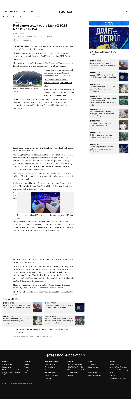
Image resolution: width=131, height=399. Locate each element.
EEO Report (70, 375)
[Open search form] (127, 12)
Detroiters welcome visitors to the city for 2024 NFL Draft (58, 83)
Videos (38, 17)
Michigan (20, 332)
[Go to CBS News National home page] (65, 12)
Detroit (5, 17)
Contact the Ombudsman (118, 378)
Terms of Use (92, 373)
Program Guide (50, 367)
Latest (5, 12)
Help (111, 373)
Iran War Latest (7, 367)
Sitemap (48, 378)
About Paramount (115, 364)
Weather (23, 17)
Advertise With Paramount (118, 367)
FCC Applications (72, 373)
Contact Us (49, 370)
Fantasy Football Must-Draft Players (11, 373)
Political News (7, 364)
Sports (31, 17)
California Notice (93, 367)
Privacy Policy (92, 364)
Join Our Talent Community (119, 370)
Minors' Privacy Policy (95, 375)
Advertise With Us (51, 373)
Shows (31, 12)
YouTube (26, 364)
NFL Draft (20, 329)
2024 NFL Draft (62, 46)
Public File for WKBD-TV (75, 367)
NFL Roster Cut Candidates (11, 370)
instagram (27, 370)
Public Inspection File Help (76, 370)
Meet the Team (50, 364)
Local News (14, 12)
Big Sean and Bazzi (27, 288)
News (15, 17)
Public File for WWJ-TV (74, 364)
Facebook (27, 367)
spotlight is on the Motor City (29, 49)
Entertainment (18, 22)
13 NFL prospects (20, 66)
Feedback (113, 375)
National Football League (43, 329)
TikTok (26, 373)
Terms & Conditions (51, 375)
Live (23, 12)
